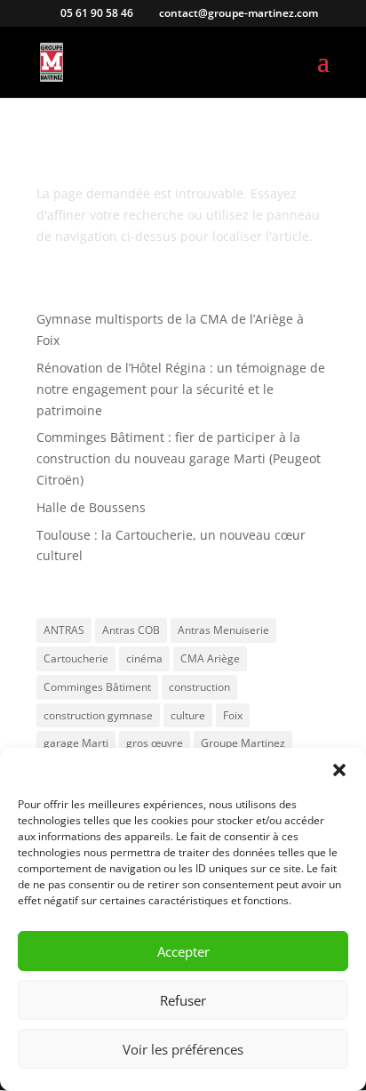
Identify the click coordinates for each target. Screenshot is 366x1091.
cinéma (144, 658)
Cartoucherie (76, 658)
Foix (233, 715)
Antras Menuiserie (223, 630)
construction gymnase (98, 715)
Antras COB (131, 630)
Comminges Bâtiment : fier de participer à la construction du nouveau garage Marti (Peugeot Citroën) (178, 458)
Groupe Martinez (243, 742)
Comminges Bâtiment (97, 686)
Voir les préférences (183, 1049)
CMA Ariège (210, 658)
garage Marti (76, 742)
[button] (339, 770)
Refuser (183, 1000)
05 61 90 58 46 (95, 12)
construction (199, 686)
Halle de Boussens (91, 507)
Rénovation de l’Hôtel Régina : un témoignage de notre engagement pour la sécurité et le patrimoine (180, 389)
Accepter (183, 951)
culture (188, 715)
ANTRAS (64, 630)
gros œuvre (154, 742)
